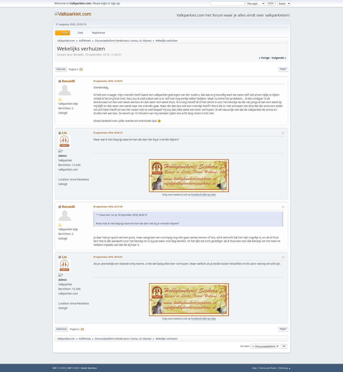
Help (254, 367)
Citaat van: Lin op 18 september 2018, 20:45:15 (123, 214)
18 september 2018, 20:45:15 (107, 132)
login (104, 3)
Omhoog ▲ (285, 367)
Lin (140, 40)
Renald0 (68, 81)
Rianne (147, 40)
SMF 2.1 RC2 (59, 368)
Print (283, 69)
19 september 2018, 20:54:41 (107, 256)
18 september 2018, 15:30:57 (107, 80)
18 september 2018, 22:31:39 (107, 206)
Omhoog (61, 329)
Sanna (134, 40)
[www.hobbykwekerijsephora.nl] (60, 174)
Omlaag (61, 69)
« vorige (264, 58)
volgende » (279, 58)
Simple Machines (89, 368)
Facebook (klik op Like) (203, 194)
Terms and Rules (267, 367)
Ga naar (244, 346)
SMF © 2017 (73, 368)
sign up (115, 3)
